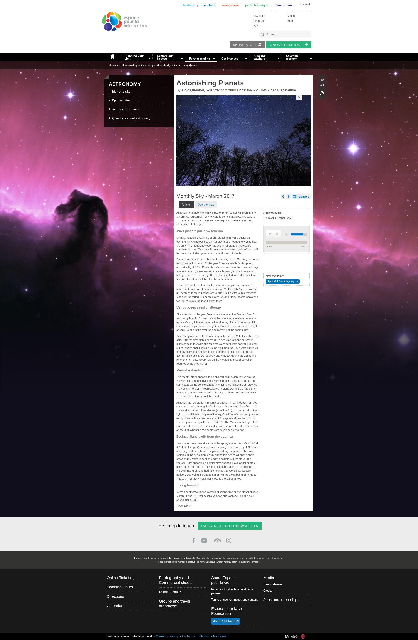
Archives (303, 196)
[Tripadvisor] (217, 538)
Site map (204, 636)
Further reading (199, 58)
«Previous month (283, 196)
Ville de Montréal (295, 636)
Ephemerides (121, 100)
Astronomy (147, 65)
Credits (267, 590)
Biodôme (189, 5)
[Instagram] (229, 539)
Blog (290, 20)
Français (305, 4)
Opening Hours (120, 587)
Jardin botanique (256, 5)
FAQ (255, 25)
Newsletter (259, 15)
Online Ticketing (286, 45)
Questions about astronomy (131, 118)
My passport (245, 45)
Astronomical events (126, 109)
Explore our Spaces (165, 57)
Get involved (229, 58)
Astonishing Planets (185, 65)
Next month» (288, 196)
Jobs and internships (281, 600)
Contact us (259, 20)
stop (277, 233)
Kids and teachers (260, 57)
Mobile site (219, 636)
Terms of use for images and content (234, 599)
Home (112, 57)
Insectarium (230, 5)
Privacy (174, 636)
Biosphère (209, 5)
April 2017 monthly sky (281, 281)
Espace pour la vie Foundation (227, 611)
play (269, 233)
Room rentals (170, 592)
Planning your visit (134, 57)
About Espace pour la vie (223, 580)
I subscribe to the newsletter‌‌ (229, 526)
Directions (115, 596)
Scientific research (292, 57)
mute (287, 234)
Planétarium (283, 5)
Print (322, 93)
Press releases (272, 584)
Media (291, 15)
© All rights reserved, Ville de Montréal (129, 636)
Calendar (115, 606)
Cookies (161, 636)
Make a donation (225, 621)
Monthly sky (164, 65)
